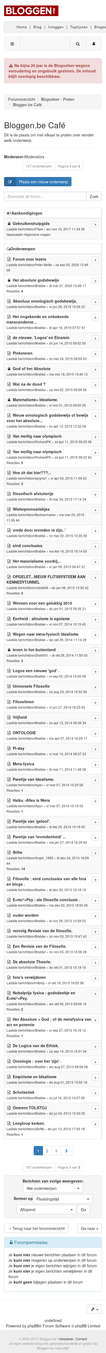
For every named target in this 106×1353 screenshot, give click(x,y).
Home (22, 26)
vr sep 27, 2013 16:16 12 (67, 1030)
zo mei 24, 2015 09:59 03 (68, 358)
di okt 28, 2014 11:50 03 (70, 655)
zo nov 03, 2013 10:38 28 (68, 951)
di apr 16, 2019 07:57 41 (67, 327)
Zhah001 (41, 655)
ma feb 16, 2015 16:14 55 (68, 551)
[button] (67, 1150)
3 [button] (56, 1150)
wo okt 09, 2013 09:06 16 (67, 1003)
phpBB (33, 1325)
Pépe (39, 229)
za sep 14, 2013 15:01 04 (68, 1051)
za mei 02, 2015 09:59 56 (68, 389)
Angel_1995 (44, 857)
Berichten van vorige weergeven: (53, 1184)
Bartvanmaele (45, 514)
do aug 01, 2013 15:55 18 (68, 1082)
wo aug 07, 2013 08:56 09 (68, 1066)
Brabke (40, 285)
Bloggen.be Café (35, 125)
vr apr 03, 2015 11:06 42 (69, 478)
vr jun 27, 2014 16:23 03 (67, 707)
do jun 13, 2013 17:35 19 (66, 1128)
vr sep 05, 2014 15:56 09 (67, 676)
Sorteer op (36, 1199)
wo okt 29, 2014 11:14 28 (67, 639)
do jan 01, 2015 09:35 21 (67, 608)
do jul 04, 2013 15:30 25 (67, 1113)
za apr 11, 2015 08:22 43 (73, 457)
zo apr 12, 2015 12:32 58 (67, 426)
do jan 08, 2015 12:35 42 (70, 587)
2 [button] (47, 1150)
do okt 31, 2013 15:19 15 (67, 967)
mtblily (40, 982)
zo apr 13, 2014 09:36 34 (67, 722)
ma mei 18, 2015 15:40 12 (68, 374)
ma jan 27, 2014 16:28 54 (68, 842)
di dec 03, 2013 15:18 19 (67, 889)
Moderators (34, 156)
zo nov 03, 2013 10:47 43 (68, 936)
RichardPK (43, 441)
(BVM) (39, 1128)
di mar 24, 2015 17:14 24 (67, 499)
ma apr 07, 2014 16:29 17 (68, 738)
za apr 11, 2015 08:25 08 (73, 441)
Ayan (39, 784)
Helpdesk (66, 1338)
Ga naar (88, 1228)
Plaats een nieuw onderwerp (43, 181)
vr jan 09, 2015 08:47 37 (67, 566)
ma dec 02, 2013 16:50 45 (68, 905)
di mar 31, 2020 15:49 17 (67, 285)
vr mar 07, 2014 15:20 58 (64, 784)
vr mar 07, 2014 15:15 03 (64, 805)
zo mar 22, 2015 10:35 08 (68, 535)
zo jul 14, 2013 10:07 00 (67, 1097)
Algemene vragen (37, 234)
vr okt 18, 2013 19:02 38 (66, 982)
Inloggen (56, 26)
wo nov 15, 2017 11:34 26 (65, 229)
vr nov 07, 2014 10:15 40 (67, 624)
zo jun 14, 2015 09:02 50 (67, 343)
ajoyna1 (41, 478)
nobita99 (41, 587)
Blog (37, 26)
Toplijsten (79, 26)
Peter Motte (43, 264)
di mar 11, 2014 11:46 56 (67, 769)
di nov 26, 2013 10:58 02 (67, 920)
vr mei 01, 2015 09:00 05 (67, 405)
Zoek (94, 196)
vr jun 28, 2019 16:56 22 (67, 306)
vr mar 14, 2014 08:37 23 (67, 753)
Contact (81, 1338)
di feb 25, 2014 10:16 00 (67, 826)
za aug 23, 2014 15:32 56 (68, 691)
